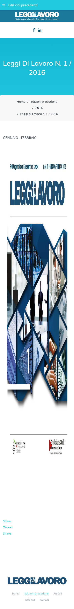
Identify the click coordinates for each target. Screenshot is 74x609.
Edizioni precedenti (22, 5)
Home (16, 593)
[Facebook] (34, 30)
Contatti (45, 599)
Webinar (30, 599)
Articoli (57, 593)
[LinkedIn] (39, 30)
